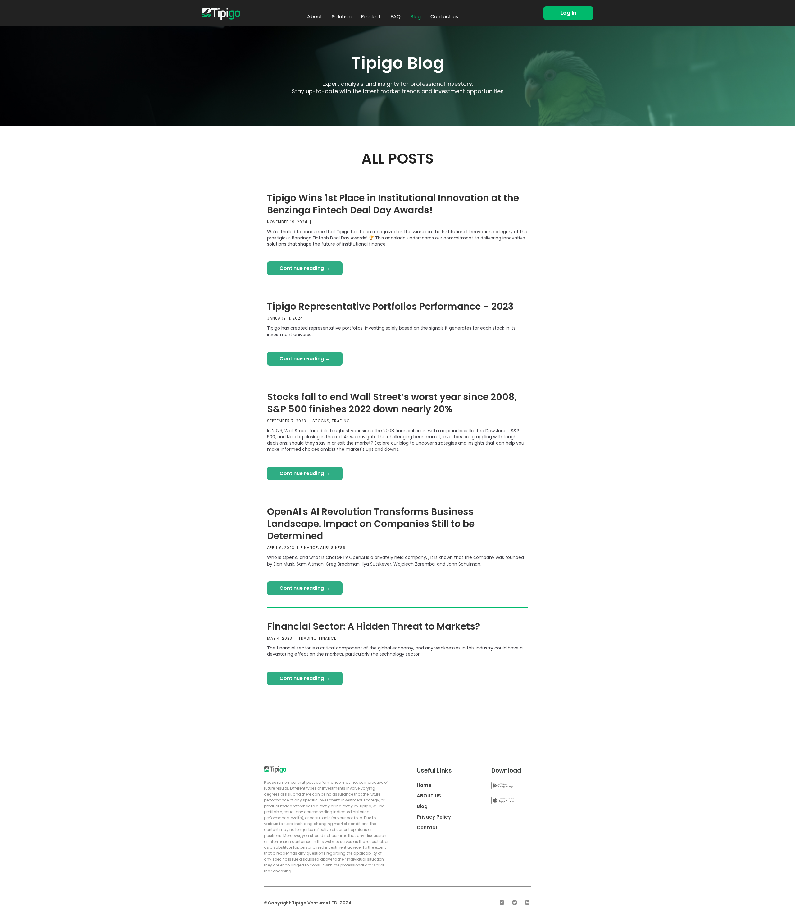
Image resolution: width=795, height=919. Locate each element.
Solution (342, 16)
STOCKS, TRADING (331, 420)
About (314, 16)
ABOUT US (429, 795)
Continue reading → (304, 268)
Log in (568, 12)
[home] (221, 14)
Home (424, 785)
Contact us (444, 16)
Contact (427, 827)
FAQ (395, 16)
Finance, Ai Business (323, 547)
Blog (415, 16)
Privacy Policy (434, 817)
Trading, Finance (317, 638)
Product (371, 16)
